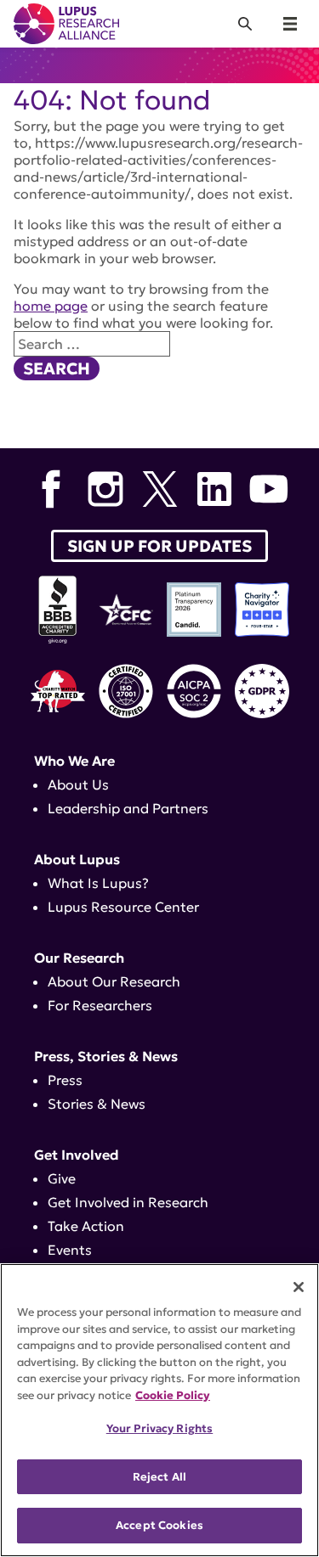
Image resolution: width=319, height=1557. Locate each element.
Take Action (86, 1225)
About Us (78, 784)
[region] (159, 1410)
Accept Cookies (159, 1525)
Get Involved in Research (128, 1202)
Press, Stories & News (106, 1056)
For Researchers (100, 1005)
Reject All (159, 1477)
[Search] (245, 24)
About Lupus (77, 859)
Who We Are (74, 760)
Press (65, 1079)
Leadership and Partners (128, 808)
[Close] (298, 1287)
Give (62, 1178)
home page (51, 305)
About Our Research (114, 981)
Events (70, 1249)
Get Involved (76, 1154)
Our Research (79, 957)
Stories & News (96, 1103)
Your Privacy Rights (159, 1428)
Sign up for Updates (159, 546)
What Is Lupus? (98, 882)
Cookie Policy (172, 1395)
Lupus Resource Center (123, 906)
